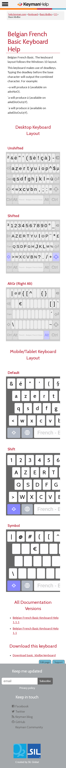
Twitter (20, 711)
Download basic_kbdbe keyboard (34, 655)
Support (58, 662)
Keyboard (33, 14)
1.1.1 (55, 14)
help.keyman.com (17, 14)
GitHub (20, 722)
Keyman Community (29, 727)
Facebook (21, 706)
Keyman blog (24, 717)
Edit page (45, 662)
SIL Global (33, 762)
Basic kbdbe (46, 14)
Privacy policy (27, 688)
